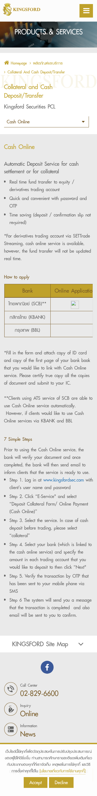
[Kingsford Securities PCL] (35, 9)
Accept (35, 782)
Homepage (18, 63)
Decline (61, 782)
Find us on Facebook (47, 667)
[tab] (48, 644)
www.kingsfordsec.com (63, 480)
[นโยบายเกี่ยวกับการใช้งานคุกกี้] (62, 771)
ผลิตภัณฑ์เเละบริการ (48, 63)
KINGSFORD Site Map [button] (40, 644)
